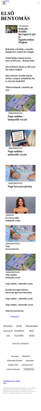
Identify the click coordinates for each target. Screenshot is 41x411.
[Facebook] (16, 348)
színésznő (10, 215)
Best (31, 331)
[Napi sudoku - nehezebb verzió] (20, 158)
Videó (32, 335)
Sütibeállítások (29, 369)
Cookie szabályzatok (13, 369)
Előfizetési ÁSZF (27, 365)
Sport (19, 326)
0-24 (8, 335)
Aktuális (8, 331)
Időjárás (8, 326)
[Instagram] (25, 348)
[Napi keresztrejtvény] (20, 190)
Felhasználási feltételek (14, 360)
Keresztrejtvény (16, 113)
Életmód (19, 335)
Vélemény (19, 331)
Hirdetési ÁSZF (13, 365)
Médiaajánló (26, 356)
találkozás (23, 26)
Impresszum (15, 356)
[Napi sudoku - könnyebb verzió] (20, 123)
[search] (38, 2)
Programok (32, 326)
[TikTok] (20, 348)
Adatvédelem (30, 360)
